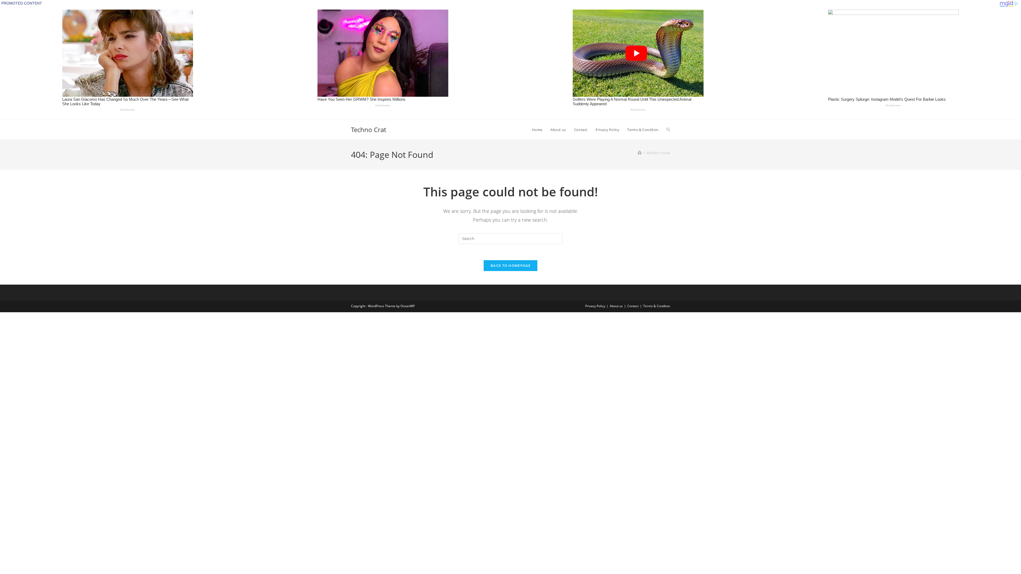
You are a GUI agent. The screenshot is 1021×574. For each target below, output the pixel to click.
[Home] (639, 152)
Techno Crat (368, 129)
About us (616, 306)
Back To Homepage (510, 265)
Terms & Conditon (656, 306)
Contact (633, 306)
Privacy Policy (595, 306)
